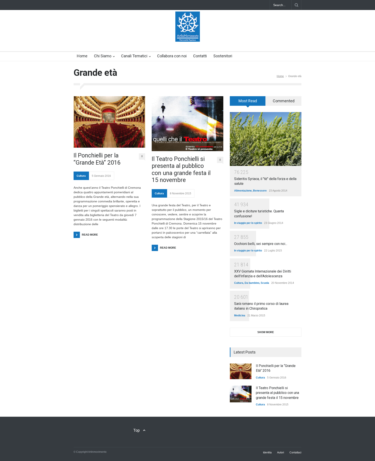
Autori (280, 452)
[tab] (248, 102)
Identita (267, 452)
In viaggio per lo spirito (248, 223)
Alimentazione (243, 190)
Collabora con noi (172, 56)
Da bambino (252, 282)
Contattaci (295, 452)
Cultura (81, 175)
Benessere (260, 190)
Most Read (247, 101)
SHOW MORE (265, 332)
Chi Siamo (102, 56)
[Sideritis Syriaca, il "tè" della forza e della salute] (265, 139)
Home (82, 56)
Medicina (239, 315)
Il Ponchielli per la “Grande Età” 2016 (97, 159)
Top (136, 430)
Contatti (200, 56)
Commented (283, 101)
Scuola (265, 282)
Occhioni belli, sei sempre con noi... (260, 244)
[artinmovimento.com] (187, 34)
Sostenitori (222, 56)
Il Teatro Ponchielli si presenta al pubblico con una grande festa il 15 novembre (181, 169)
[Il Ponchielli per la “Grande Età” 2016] (109, 122)
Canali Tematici (134, 56)
